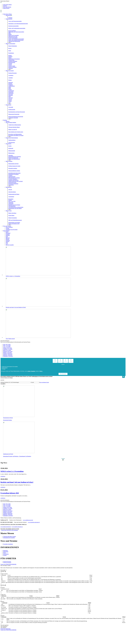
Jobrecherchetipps (12, 191)
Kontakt (4, 555)
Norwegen (10, 94)
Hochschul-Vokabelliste (13, 183)
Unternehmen (11, 196)
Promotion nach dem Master (14, 204)
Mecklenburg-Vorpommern (14, 58)
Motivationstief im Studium (14, 177)
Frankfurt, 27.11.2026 (7, 349)
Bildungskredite (11, 150)
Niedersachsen (11, 60)
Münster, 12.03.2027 (7, 352)
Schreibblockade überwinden (14, 173)
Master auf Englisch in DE (13, 223)
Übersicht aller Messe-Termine (9, 536)
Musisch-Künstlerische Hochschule (15, 116)
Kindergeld (10, 148)
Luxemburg (10, 75)
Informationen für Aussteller (9, 537)
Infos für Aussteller (10, 244)
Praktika (10, 200)
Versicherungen (11, 142)
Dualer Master (11, 215)
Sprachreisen (11, 184)
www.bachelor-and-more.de (34, 522)
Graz (7, 243)
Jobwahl (10, 189)
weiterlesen (3, 476)
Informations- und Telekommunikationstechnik (18, 23)
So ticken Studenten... (12, 178)
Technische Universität (13, 117)
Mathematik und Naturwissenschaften (16, 31)
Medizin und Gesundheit (13, 35)
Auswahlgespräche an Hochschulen (15, 207)
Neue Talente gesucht (10, 338)
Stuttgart (7, 241)
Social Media (6, 554)
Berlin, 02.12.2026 (7, 350)
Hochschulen (8, 104)
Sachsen (10, 64)
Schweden (10, 97)
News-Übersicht (9, 227)
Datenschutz (5, 551)
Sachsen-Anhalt (11, 66)
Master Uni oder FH (12, 129)
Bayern (9, 48)
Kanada (10, 89)
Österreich (10, 95)
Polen (9, 96)
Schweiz (10, 98)
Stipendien (10, 155)
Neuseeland (10, 91)
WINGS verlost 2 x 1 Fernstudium (13, 276)
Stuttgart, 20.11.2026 (7, 348)
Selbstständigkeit (11, 206)
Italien (9, 87)
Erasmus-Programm (12, 73)
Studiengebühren (11, 140)
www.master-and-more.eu (17, 526)
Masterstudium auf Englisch (14, 222)
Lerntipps (10, 175)
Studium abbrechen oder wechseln (15, 181)
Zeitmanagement (11, 176)
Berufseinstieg (9, 187)
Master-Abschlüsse (12, 213)
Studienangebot (9, 18)
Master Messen (6, 8)
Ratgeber (5, 5)
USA (9, 102)
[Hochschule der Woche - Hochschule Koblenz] (19, 416)
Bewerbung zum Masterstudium (15, 134)
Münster (7, 239)
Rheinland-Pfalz (11, 62)
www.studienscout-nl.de (28, 520)
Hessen (9, 57)
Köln (7, 236)
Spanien (10, 100)
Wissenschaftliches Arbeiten (14, 170)
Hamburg (10, 56)
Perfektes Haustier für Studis (14, 166)
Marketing (3, 585)
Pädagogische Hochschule (13, 114)
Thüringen (10, 68)
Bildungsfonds (11, 153)
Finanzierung (8, 143)
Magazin (7, 121)
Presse (4, 552)
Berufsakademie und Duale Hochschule (16, 111)
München (8, 237)
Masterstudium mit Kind (13, 163)
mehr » (9, 42)
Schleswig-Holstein (12, 67)
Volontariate (10, 203)
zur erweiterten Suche (44, 382)
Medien (10, 34)
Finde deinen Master (7, 4)
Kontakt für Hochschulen (7, 561)
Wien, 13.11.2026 (6, 345)
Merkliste (10, 17)
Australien (10, 77)
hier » (41, 371)
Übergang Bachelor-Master (14, 127)
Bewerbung (10, 199)
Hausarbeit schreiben (12, 168)
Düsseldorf (8, 233)
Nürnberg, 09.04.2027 (7, 353)
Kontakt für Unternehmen (7, 562)
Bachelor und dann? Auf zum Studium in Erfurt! (16, 307)
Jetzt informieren (63, 373)
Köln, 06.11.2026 (6, 344)
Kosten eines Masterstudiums (12, 137)
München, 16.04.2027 (7, 355)
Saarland (10, 63)
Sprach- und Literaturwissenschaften (15, 40)
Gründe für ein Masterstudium (14, 124)
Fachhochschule (11, 109)
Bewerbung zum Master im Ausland (15, 135)
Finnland (10, 83)
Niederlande (10, 93)
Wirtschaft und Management (14, 41)
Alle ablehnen (3, 627)
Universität (10, 107)
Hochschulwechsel (12, 182)
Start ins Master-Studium (11, 122)
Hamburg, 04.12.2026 (7, 351)
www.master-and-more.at (6, 526)
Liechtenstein (11, 90)
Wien (7, 242)
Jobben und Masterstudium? (14, 158)
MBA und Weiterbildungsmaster (15, 220)
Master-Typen (9, 210)
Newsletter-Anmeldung (8, 544)
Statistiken (3, 571)
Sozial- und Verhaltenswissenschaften (16, 38)
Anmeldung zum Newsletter (11, 229)
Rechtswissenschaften (12, 37)
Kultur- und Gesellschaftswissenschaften (16, 28)
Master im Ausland (10, 70)
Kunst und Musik (12, 30)
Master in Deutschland (10, 43)
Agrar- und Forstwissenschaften (15, 21)
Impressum (5, 550)
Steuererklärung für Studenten (14, 156)
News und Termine (7, 7)
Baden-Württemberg (12, 45)
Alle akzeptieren (4, 626)
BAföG (10, 146)
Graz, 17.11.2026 (6, 346)
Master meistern (9, 161)
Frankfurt (8, 234)
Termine (7, 228)
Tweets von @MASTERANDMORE (8, 564)
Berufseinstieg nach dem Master (15, 208)
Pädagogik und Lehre (12, 36)
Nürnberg (8, 240)
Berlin (9, 50)
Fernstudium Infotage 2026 (10, 493)
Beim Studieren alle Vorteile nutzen (15, 131)
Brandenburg (11, 53)
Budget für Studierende (13, 157)
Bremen (10, 55)
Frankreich (10, 84)
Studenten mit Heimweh (13, 180)
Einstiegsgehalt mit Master (13, 194)
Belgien (10, 80)
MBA (9, 33)
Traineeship (10, 202)
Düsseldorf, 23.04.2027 (8, 356)
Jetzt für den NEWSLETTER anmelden (9, 530)
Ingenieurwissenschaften (13, 25)
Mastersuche (8, 15)
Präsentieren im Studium (13, 174)
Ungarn (10, 101)
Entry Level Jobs (11, 201)
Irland (9, 88)
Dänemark (10, 82)
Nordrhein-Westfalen (12, 61)
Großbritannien (11, 86)
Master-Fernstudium (12, 217)
